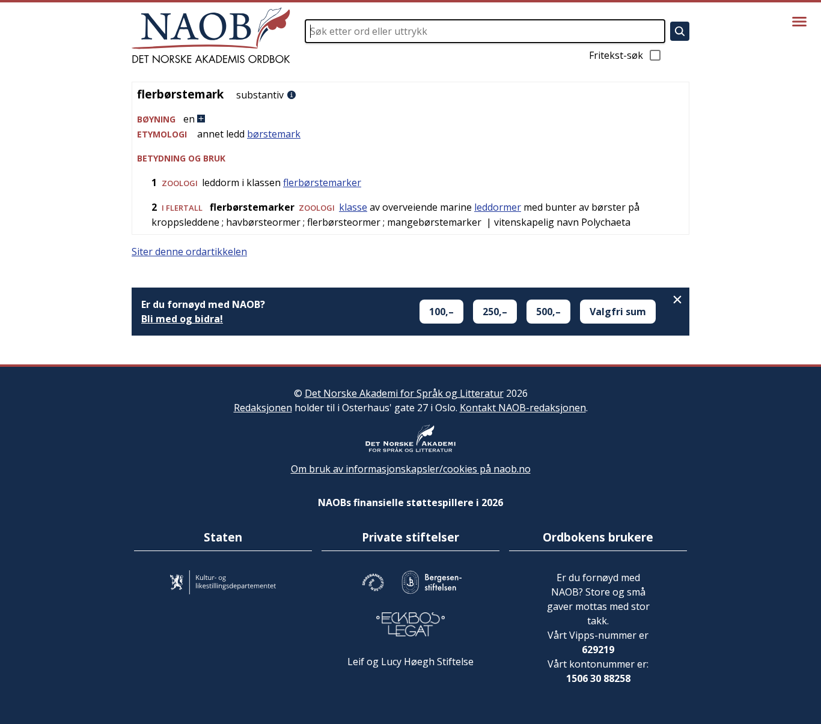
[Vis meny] (799, 21)
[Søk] (679, 31)
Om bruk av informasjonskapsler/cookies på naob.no (411, 468)
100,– (441, 311)
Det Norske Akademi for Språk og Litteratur (404, 393)
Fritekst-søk (616, 55)
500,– (548, 311)
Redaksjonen (263, 407)
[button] (410, 119)
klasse (353, 207)
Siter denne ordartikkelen (189, 251)
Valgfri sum (618, 311)
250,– (495, 311)
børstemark (274, 133)
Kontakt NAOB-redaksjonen (523, 407)
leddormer (497, 207)
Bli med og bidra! (182, 318)
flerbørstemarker (322, 182)
